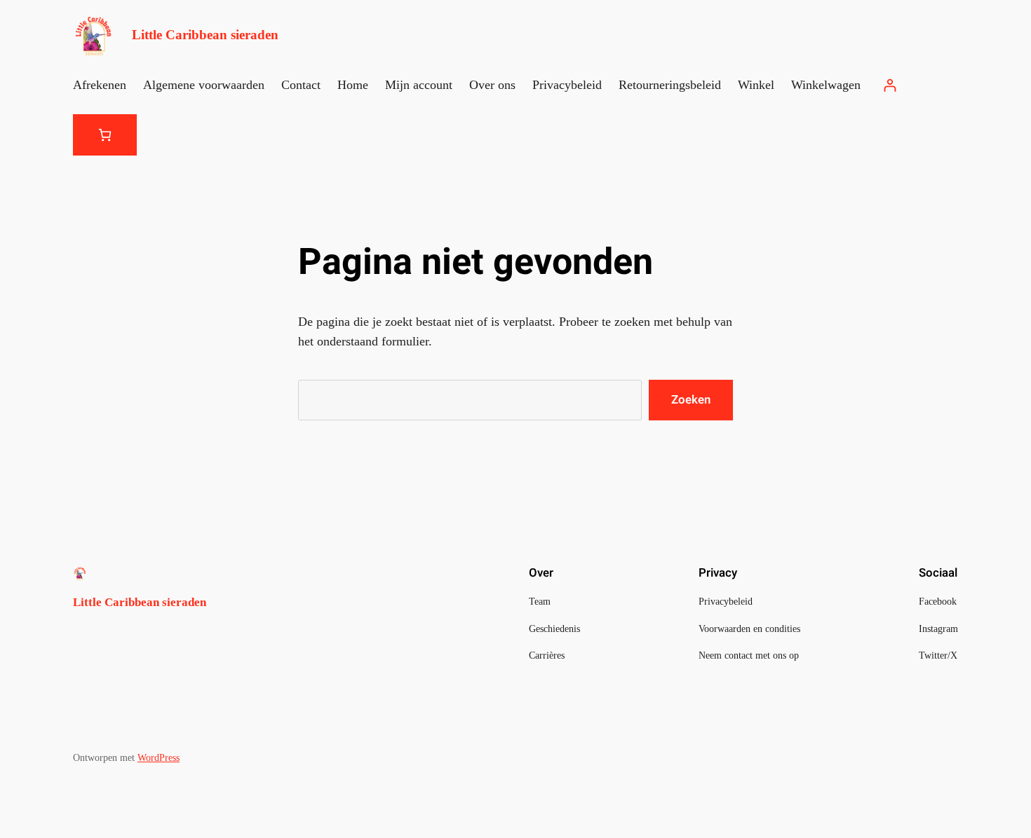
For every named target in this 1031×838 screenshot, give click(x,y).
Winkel (756, 85)
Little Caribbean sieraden (205, 34)
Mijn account (418, 85)
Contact (301, 85)
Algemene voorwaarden (203, 85)
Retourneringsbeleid (670, 85)
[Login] (889, 85)
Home (352, 85)
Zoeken (690, 399)
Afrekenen (99, 85)
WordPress (158, 757)
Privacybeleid (567, 85)
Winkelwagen (826, 85)
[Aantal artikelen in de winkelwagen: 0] (105, 135)
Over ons (492, 85)
